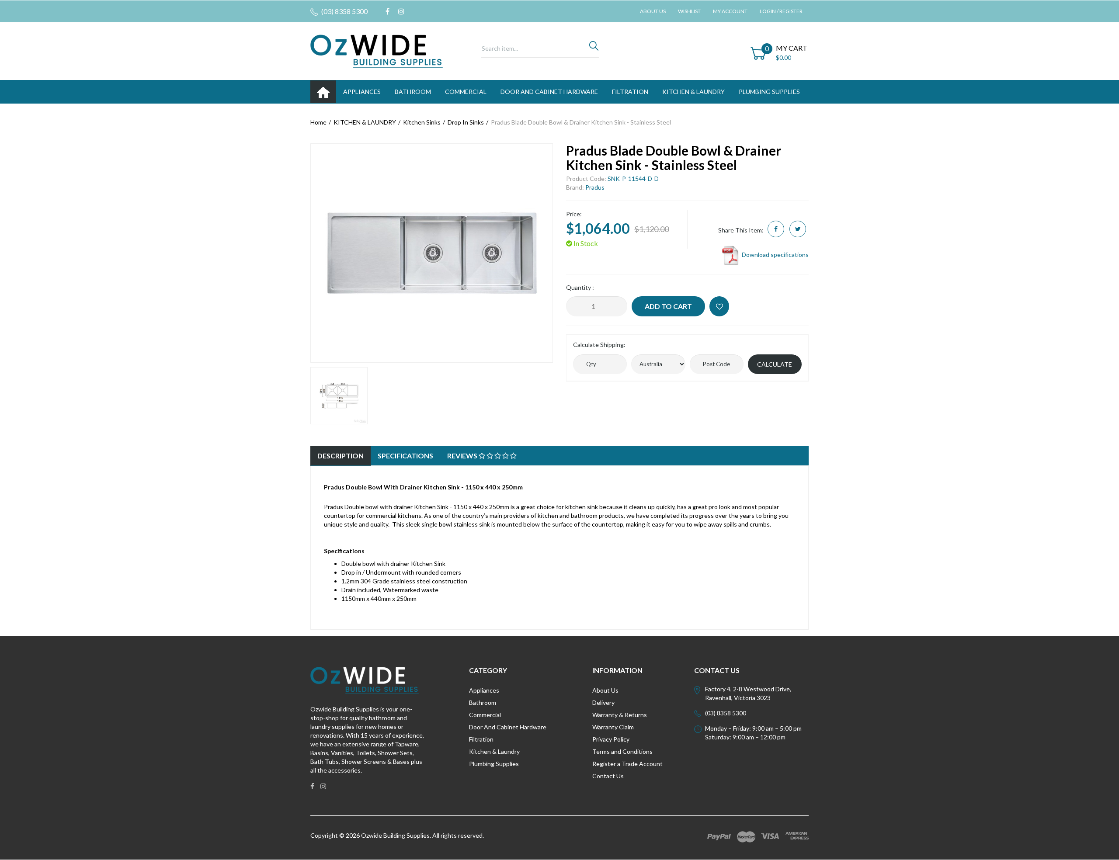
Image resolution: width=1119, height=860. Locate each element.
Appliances (484, 690)
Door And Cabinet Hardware (507, 727)
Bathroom (482, 702)
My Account (730, 11)
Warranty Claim (613, 727)
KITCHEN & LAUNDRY (693, 91)
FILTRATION (630, 91)
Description (340, 455)
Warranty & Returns (619, 714)
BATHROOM (413, 91)
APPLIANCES (362, 91)
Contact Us (608, 776)
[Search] (594, 48)
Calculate (774, 364)
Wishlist (689, 11)
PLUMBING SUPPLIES (769, 91)
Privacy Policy (610, 739)
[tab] (340, 456)
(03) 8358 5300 (344, 11)
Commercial (466, 91)
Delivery (603, 702)
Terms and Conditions (622, 751)
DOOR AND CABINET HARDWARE (549, 91)
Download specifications (774, 254)
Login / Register (781, 11)
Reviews (463, 455)
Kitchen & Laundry (494, 751)
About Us (653, 11)
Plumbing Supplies (494, 763)
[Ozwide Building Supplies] (376, 50)
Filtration (481, 739)
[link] (387, 11)
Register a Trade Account (627, 763)
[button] (719, 306)
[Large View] (339, 395)
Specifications (405, 455)
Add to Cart (668, 306)
